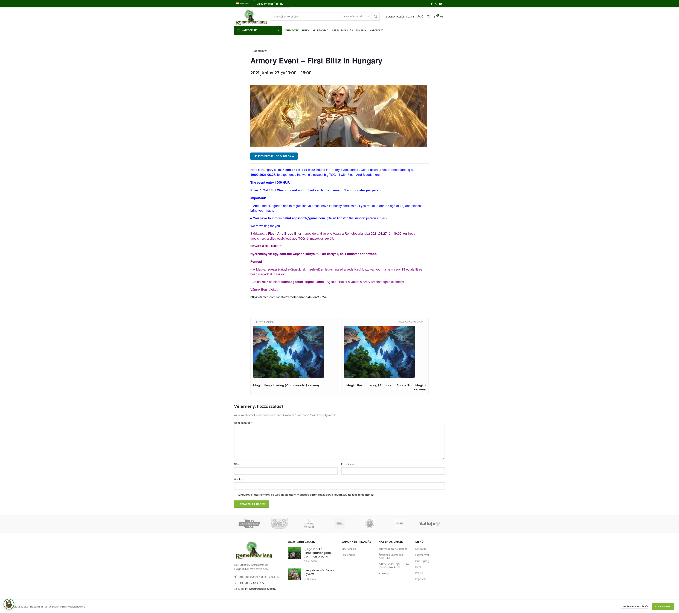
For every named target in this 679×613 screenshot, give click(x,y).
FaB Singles (348, 555)
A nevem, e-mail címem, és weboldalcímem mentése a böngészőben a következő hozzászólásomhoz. (306, 495)
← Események (258, 50)
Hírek (418, 567)
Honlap (238, 479)
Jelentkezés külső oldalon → (274, 156)
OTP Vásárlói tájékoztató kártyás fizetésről (394, 565)
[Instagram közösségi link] (436, 3)
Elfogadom (662, 606)
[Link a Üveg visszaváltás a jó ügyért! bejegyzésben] (294, 574)
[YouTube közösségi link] (440, 3)
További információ (634, 606)
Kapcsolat (421, 579)
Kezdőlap (420, 549)
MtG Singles (349, 549)
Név (236, 464)
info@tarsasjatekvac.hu (260, 589)
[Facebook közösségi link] (432, 3)
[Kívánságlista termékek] (428, 16)
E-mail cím (348, 464)
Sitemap (384, 573)
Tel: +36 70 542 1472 (251, 583)
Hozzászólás (243, 423)
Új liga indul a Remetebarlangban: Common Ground (318, 552)
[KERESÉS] (376, 17)
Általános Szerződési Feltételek (391, 556)
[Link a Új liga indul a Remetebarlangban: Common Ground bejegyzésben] (294, 553)
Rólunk (419, 573)
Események (422, 555)
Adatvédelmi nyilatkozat (393, 549)
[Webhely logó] (250, 16)
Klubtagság (422, 561)
